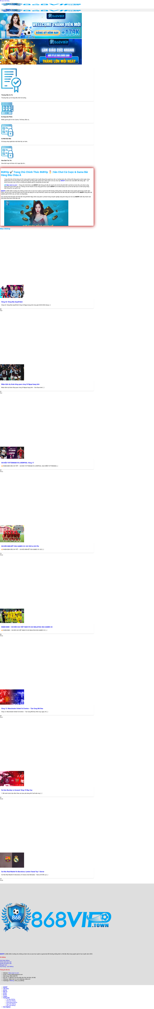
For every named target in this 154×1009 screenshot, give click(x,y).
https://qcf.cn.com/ (11, 185)
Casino (5, 996)
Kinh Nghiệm (7, 1007)
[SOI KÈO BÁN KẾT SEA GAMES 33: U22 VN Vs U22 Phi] (12, 542)
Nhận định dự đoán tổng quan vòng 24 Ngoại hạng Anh (20, 384)
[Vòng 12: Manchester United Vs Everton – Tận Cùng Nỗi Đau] (12, 704)
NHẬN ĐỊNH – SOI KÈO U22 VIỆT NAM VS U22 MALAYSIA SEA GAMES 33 (26, 627)
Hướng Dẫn (6, 998)
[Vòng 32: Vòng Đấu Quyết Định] (12, 297)
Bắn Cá (5, 991)
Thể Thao (6, 988)
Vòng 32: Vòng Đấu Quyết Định (12, 302)
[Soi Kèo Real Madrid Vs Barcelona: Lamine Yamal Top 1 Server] (12, 867)
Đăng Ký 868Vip (11, 1001)
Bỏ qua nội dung (4, 1)
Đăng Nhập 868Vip (11, 1002)
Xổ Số (5, 993)
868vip (12, 980)
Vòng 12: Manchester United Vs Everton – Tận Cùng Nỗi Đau (22, 708)
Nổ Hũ (5, 990)
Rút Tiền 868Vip (10, 1005)
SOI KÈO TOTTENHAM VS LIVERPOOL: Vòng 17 (17, 463)
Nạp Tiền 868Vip (11, 1004)
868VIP (5, 987)
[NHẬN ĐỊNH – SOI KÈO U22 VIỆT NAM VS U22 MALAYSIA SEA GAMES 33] (12, 622)
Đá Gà (5, 995)
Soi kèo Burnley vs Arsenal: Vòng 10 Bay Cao (16, 790)
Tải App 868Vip (10, 999)
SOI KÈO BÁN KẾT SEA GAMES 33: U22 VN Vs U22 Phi (20, 546)
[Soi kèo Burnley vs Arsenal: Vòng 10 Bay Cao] (12, 785)
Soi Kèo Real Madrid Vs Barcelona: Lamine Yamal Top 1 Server (22, 872)
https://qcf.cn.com (13, 973)
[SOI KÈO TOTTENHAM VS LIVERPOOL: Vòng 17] (12, 458)
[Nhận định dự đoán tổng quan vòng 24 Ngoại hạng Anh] (12, 380)
